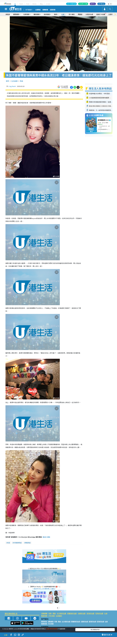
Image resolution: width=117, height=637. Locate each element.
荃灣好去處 (90, 613)
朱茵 (8, 543)
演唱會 (7, 14)
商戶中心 (93, 4)
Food (27, 4)
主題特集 (111, 14)
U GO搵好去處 (72, 4)
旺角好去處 (99, 613)
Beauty (34, 4)
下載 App (102, 4)
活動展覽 (44, 613)
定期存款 (52, 9)
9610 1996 (46, 537)
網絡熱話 (28, 543)
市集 (50, 613)
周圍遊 (80, 14)
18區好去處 (89, 14)
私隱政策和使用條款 (51, 629)
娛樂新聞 (45, 9)
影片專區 (72, 14)
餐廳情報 (44, 616)
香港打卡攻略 (100, 14)
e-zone (48, 4)
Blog (41, 4)
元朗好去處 (81, 613)
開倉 (54, 613)
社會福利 (59, 616)
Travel (21, 4)
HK (15, 4)
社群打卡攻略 (84, 4)
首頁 (7, 81)
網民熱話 (44, 621)
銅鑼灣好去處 (72, 613)
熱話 (21, 81)
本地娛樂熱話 (17, 543)
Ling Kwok (12, 86)
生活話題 (14, 81)
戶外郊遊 (51, 616)
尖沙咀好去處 (61, 613)
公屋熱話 (38, 9)
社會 (105, 613)
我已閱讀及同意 (95, 629)
